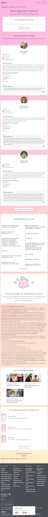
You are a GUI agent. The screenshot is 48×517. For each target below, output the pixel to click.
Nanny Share (4, 472)
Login (38, 2)
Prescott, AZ (28, 249)
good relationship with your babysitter (25, 358)
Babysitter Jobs (5, 458)
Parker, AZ (43, 243)
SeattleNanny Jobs (31, 491)
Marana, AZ (28, 225)
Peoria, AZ (40, 244)
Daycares (16, 478)
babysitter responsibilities (30, 360)
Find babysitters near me (24, 209)
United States (11, 7)
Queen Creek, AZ (29, 254)
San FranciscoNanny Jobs (29, 469)
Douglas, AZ (5, 250)
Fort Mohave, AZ (6, 263)
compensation (42, 360)
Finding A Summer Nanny (12, 385)
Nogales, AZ (36, 233)
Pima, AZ (34, 246)
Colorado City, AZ (13, 242)
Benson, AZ (4, 231)
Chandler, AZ (5, 241)
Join (44, 2)
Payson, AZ (35, 244)
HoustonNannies (41, 481)
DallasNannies (40, 483)
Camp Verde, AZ (6, 238)
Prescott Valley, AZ (37, 249)
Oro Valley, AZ (28, 238)
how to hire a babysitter (21, 363)
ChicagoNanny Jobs (29, 476)
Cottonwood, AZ (16, 245)
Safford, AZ (37, 264)
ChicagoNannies (41, 475)
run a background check (22, 355)
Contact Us (4, 495)
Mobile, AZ (43, 226)
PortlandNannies (41, 479)
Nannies (18, 458)
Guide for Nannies (5, 486)
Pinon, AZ (39, 247)
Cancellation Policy (36, 513)
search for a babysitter (18, 312)
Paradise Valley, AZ (35, 243)
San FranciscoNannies (40, 469)
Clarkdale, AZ (5, 242)
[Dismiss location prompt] (33, 508)
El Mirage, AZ (5, 257)
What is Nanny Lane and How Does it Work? (31, 386)
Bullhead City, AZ (6, 233)
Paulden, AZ (28, 244)
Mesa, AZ (37, 226)
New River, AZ (28, 233)
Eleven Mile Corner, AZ (15, 255)
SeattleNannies (41, 485)
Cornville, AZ (12, 244)
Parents (3, 470)
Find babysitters (24, 28)
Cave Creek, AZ (12, 239)
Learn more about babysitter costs (24, 300)
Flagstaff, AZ (5, 262)
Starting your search (11, 383)
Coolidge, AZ (5, 244)
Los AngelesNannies (40, 472)
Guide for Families (5, 484)
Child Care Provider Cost (18, 483)
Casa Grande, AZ (14, 238)
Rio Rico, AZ (36, 259)
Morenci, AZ (38, 228)
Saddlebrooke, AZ (29, 264)
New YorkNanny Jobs (30, 479)
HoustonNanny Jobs (30, 486)
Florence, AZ (12, 262)
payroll (42, 309)
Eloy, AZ (11, 257)
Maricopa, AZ (34, 225)
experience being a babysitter (16, 341)
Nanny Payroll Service (6, 474)
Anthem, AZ (5, 225)
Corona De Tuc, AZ (6, 245)
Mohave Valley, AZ (29, 228)
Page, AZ (27, 243)
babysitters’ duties (41, 324)
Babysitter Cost (18, 480)
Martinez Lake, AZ (29, 226)
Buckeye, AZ (11, 231)
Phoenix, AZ (28, 246)
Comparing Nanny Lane (5, 489)
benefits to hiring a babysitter (10, 315)
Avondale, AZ (13, 226)
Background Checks (6, 478)
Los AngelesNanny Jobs (31, 472)
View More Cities (23, 268)
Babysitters (4, 7)
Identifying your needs (30, 383)
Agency (3, 482)
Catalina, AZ (5, 239)
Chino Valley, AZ (13, 241)
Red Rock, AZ (28, 259)
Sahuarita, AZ (28, 265)
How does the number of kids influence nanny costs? (14, 401)
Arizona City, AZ (5, 226)
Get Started (24, 446)
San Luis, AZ (35, 265)
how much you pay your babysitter (28, 333)
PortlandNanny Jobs (30, 483)
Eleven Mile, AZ (5, 255)
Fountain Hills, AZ (15, 263)
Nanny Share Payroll (6, 476)
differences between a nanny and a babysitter (13, 318)
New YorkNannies (41, 477)
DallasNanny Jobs (30, 489)
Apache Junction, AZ (13, 225)
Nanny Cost (17, 486)
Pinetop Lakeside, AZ (30, 247)
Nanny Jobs (23, 458)
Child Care (12, 458)
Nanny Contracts (5, 480)
